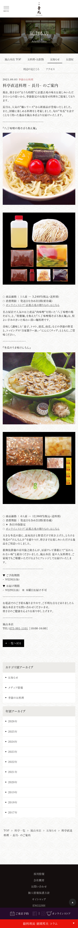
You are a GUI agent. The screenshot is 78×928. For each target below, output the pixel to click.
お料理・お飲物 (36, 59)
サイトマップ (39, 899)
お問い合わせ (39, 886)
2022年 (12, 761)
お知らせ (54, 59)
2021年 (12, 771)
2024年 (12, 741)
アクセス (50, 69)
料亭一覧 (20, 830)
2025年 (12, 731)
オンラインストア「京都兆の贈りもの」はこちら (32, 305)
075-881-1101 (18, 628)
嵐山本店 (35, 830)
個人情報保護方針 (39, 892)
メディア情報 (15, 687)
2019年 (12, 792)
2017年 (12, 812)
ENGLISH (39, 905)
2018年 (12, 802)
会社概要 (39, 880)
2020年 (12, 782)
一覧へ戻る (14, 643)
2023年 (12, 751)
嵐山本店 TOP (13, 59)
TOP (6, 830)
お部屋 (69, 59)
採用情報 (39, 873)
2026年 (12, 721)
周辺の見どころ (31, 69)
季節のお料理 (16, 697)
